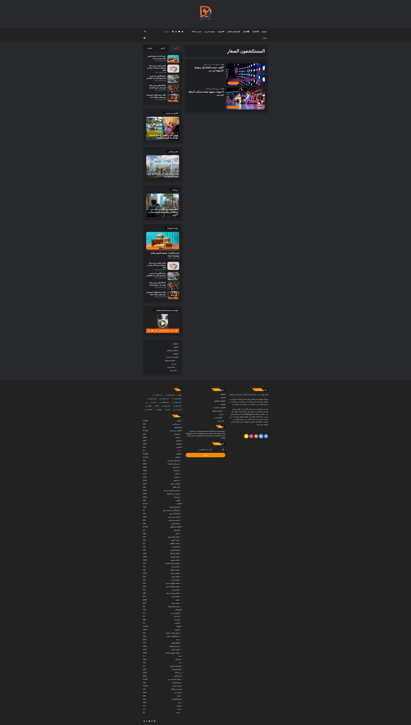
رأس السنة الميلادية (173, 464)
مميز (179, 702)
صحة (178, 712)
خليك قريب (171, 367)
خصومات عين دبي (209, 31)
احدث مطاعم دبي (164, 398)
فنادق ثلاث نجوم (175, 513)
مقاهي (178, 600)
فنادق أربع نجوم (175, 507)
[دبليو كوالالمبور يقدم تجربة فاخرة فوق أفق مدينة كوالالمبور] (173, 79)
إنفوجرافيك (177, 427)
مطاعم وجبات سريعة (173, 593)
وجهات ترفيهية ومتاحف (172, 653)
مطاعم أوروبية (175, 557)
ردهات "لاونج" (175, 540)
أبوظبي (179, 395)
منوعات (178, 706)
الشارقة (178, 444)
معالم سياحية (175, 649)
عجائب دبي (177, 692)
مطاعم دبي (159, 409)
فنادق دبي (167, 409)
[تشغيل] (176, 331)
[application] (162, 323)
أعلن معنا (173, 370)
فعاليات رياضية (175, 484)
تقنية (179, 656)
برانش (178, 533)
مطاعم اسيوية (175, 560)
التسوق (177, 629)
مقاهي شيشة (175, 603)
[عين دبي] (205, 14)
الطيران (177, 623)
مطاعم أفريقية (175, 550)
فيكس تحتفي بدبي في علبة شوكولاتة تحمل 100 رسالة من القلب (156, 68)
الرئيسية (264, 31)
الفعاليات (255, 31)
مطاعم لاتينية (175, 580)
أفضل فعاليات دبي (176, 398)
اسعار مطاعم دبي (176, 402)
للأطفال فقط (176, 643)
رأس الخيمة (177, 676)
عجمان (179, 696)
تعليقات (149, 48)
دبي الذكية (178, 672)
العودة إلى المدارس (173, 460)
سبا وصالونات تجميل (173, 636)
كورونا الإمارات (176, 699)
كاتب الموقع (219, 64)
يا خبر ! (265, 38)
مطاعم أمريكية (175, 553)
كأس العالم (176, 487)
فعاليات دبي (148, 406)
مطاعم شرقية (175, 573)
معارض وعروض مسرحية (172, 490)
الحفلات (177, 457)
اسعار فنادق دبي (152, 398)
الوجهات (220, 31)
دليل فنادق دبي (177, 406)
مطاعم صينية (175, 576)
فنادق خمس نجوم (174, 517)
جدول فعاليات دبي (164, 402)
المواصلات (178, 609)
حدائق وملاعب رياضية (173, 633)
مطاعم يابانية (175, 596)
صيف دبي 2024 (196, 31)
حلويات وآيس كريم (174, 537)
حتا (180, 663)
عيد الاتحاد (176, 470)
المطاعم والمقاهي (232, 31)
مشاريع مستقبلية (170, 360)
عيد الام (177, 474)
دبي (147, 402)
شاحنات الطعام (175, 543)
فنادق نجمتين (175, 523)
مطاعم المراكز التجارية (172, 563)
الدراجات (177, 616)
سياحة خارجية (176, 686)
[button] (162, 323)
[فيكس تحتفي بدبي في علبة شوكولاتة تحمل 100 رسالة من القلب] (173, 69)
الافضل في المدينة (172, 357)
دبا (179, 450)
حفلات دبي (153, 402)
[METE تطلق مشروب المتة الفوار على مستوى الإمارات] (173, 88)
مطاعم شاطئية (175, 570)
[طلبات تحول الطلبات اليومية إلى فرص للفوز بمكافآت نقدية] (173, 98)
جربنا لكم (178, 659)
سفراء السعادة (176, 682)
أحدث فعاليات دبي (157, 395)
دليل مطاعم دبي (166, 406)
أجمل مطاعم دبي (169, 395)
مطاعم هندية (176, 590)
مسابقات (177, 434)
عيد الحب (177, 477)
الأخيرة (176, 48)
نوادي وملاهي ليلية (174, 606)
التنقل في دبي (175, 613)
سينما (178, 639)
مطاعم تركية (176, 566)
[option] (162, 128)
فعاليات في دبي (177, 409)
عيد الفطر (176, 480)
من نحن (173, 364)
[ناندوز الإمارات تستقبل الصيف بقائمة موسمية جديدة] (173, 59)
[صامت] (152, 331)
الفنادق (245, 31)
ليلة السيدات (176, 547)
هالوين (178, 500)
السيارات (177, 620)
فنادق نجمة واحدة (174, 520)
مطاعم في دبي (149, 409)
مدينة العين (176, 424)
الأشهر (163, 48)
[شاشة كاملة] (149, 331)
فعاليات (157, 406)
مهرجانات (177, 497)
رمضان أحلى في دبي (174, 679)
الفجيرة (179, 447)
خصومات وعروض (175, 666)
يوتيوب (177, 437)
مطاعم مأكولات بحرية (173, 583)
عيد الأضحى (176, 467)
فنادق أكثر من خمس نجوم (171, 510)
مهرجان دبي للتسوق (173, 494)
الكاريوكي (176, 530)
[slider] (164, 330)
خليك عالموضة (176, 669)
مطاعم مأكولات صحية (173, 586)
